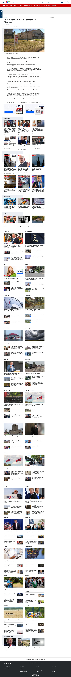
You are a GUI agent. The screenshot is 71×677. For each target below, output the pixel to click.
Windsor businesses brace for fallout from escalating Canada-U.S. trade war (12, 467)
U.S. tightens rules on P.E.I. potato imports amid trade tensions (9, 190)
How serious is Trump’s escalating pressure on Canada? (36, 169)
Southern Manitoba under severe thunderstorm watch (34, 343)
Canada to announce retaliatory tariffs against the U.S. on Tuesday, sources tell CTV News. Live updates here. (17, 473)
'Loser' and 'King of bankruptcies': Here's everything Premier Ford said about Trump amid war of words (24, 130)
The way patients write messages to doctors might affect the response (11, 561)
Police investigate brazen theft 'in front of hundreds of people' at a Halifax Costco (24, 190)
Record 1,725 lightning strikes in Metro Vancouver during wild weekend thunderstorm (38, 256)
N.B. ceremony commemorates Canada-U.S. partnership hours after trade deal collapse (16, 506)
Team (44, 659)
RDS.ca (53, 671)
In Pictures (31, 2)
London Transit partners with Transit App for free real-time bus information (17, 447)
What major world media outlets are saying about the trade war (9, 145)
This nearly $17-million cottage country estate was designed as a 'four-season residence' (38, 225)
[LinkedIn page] (10, 663)
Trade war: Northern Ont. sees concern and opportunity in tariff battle (34, 405)
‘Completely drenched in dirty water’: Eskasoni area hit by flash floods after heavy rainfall (17, 347)
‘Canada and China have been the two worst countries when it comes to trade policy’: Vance (38, 190)
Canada (21, 2)
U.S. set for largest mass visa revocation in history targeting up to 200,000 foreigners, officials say (24, 146)
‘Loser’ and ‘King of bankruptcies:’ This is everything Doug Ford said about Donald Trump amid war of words (12, 246)
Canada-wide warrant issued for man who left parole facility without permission (38, 472)
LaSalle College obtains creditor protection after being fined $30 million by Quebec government (12, 310)
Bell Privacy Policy (23, 668)
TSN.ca (37, 671)
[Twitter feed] (4, 663)
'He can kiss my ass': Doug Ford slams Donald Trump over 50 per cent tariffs (23, 169)
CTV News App (28, 659)
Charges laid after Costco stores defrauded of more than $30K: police (37, 145)
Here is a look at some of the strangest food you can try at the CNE (10, 225)
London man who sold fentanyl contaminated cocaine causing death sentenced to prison (13, 436)
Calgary (5, 17)
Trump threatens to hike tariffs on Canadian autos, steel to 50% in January (12, 531)
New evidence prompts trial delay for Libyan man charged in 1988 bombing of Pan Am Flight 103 (38, 512)
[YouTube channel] (8, 663)
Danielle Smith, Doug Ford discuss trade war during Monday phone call (17, 288)
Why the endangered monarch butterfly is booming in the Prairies (24, 207)
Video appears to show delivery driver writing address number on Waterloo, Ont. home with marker (10, 170)
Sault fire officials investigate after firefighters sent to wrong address (37, 410)
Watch (26, 2)
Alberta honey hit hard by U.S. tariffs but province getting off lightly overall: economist (34, 310)
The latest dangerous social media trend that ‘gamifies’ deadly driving (33, 620)
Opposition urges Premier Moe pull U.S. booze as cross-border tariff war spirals (13, 374)
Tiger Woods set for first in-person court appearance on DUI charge (12, 590)
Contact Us (34, 659)
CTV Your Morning (39, 2)
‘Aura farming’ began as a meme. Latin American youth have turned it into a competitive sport (33, 590)
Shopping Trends (48, 2)
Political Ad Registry (23, 671)
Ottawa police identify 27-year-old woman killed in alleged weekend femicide (34, 279)
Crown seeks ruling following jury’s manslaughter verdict (32, 436)
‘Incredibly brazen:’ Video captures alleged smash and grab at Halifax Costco (12, 343)
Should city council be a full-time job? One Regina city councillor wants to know (17, 384)
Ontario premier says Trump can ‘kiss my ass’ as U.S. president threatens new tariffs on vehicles (17, 258)
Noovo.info (54, 668)
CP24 (37, 668)
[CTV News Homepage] (10, 2)
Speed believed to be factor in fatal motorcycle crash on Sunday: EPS (37, 321)
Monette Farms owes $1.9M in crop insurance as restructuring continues (17, 378)
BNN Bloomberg (39, 670)
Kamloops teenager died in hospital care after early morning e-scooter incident (34, 246)
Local (17, 2)
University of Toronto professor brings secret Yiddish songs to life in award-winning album (38, 208)
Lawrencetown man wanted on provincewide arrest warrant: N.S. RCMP (17, 353)
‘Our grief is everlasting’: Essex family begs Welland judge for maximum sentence (16, 478)
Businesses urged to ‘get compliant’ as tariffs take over (37, 441)
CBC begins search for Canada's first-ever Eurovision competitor (34, 561)
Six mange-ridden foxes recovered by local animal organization (36, 447)
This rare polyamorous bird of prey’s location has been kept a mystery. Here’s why (12, 620)
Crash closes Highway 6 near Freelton (32, 373)
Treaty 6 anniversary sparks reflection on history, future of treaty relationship (16, 415)
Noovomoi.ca (54, 670)
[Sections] (3, 2)
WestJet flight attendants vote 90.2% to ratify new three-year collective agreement (34, 531)
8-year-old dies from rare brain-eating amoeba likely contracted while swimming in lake (38, 130)
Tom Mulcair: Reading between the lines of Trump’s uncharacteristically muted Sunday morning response (10, 648)
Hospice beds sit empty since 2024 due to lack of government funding (16, 441)
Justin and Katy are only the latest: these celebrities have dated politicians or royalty (24, 225)
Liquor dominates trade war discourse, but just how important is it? (13, 405)
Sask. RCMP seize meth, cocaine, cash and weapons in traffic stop (17, 409)
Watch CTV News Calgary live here (11, 278)
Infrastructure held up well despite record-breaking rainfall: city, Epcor (38, 315)
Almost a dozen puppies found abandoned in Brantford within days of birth (37, 383)
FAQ (37, 659)
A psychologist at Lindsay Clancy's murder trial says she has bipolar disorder (37, 506)
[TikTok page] (6, 663)
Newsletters (41, 659)
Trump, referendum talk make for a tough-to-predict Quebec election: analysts (17, 322)
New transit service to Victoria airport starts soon (34, 467)
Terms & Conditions (23, 670)
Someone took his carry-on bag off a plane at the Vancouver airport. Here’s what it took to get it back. (37, 648)
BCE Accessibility (7, 668)
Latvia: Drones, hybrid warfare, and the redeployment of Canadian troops (24, 647)
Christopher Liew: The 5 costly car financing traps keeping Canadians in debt (10, 207)
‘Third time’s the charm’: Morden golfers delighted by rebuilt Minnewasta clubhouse (38, 347)
